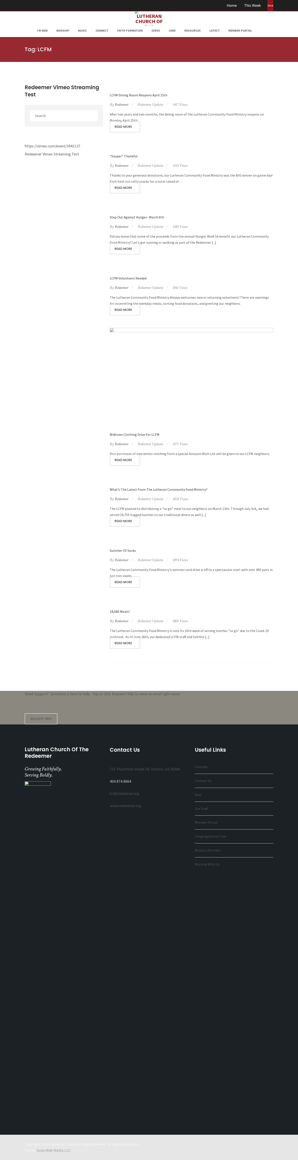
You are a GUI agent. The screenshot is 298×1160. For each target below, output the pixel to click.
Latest (214, 30)
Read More (124, 126)
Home (232, 5)
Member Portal (240, 30)
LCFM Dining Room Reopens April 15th (138, 95)
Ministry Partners (208, 850)
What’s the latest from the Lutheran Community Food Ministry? (158, 489)
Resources (192, 30)
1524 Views (180, 165)
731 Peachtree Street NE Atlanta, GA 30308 (145, 769)
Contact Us (203, 780)
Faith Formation (130, 30)
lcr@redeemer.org (124, 793)
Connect (102, 30)
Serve (155, 30)
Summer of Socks (123, 550)
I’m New (42, 30)
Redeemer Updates (150, 104)
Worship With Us (207, 864)
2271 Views (180, 443)
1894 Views (180, 559)
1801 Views (180, 620)
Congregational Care (210, 836)
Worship (62, 30)
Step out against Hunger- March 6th (137, 217)
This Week (252, 5)
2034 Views (180, 498)
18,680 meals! (120, 611)
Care (172, 30)
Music (82, 30)
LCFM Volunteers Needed (128, 278)
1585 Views (180, 226)
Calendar (201, 767)
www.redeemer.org (125, 805)
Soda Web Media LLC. (53, 1150)
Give (198, 794)
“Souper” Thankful (124, 156)
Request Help (41, 719)
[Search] (93, 116)
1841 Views (180, 287)
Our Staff (201, 808)
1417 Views (180, 104)
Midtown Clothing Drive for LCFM (134, 434)
